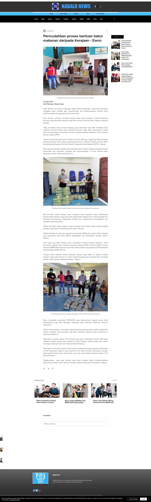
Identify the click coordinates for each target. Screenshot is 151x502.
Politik (88, 19)
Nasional (74, 19)
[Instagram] (100, 6)
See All (115, 380)
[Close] (149, 499)
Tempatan (65, 19)
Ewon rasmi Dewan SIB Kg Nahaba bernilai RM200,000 (103, 401)
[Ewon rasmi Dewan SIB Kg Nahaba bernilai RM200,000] (104, 390)
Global (42, 19)
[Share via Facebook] (44, 368)
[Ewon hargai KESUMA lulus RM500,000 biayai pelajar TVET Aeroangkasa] (75, 390)
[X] (98, 6)
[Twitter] (37, 490)
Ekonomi (58, 19)
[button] (114, 19)
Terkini (36, 19)
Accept (143, 499)
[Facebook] (95, 6)
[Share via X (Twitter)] (48, 368)
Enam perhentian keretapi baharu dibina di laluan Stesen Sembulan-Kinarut (46, 401)
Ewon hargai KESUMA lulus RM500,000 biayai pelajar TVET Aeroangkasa (75, 401)
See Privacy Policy (15, 500)
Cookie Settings (133, 499)
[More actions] (107, 31)
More (101, 19)
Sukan (95, 19)
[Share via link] (52, 368)
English (81, 19)
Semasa (50, 19)
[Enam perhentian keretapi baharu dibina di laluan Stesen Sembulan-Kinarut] (47, 390)
